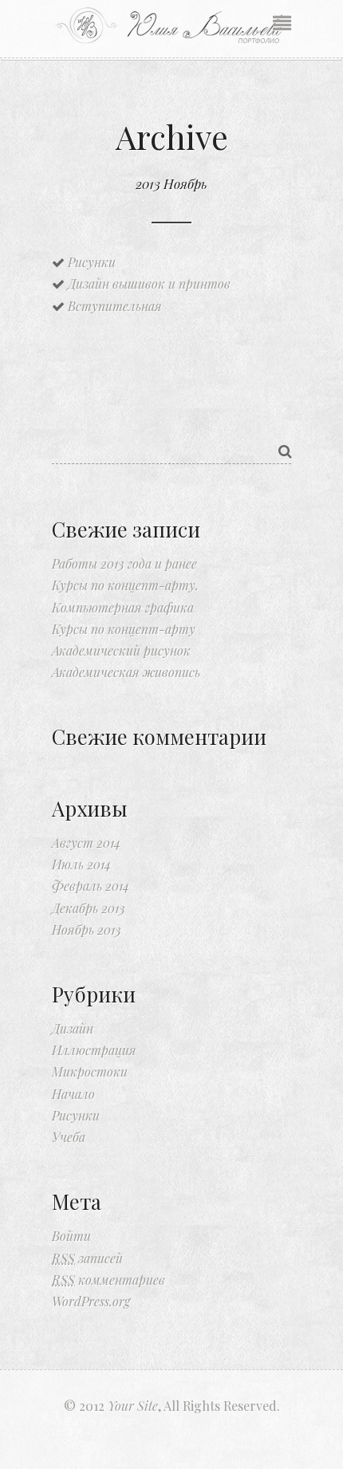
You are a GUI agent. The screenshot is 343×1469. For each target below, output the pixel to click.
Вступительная (115, 305)
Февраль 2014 (90, 885)
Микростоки (90, 1071)
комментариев (108, 1279)
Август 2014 (86, 842)
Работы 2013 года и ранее (124, 563)
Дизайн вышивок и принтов (149, 283)
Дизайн (72, 1028)
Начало (73, 1093)
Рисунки (92, 262)
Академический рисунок (121, 650)
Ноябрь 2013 (86, 929)
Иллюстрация (94, 1050)
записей (87, 1258)
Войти (71, 1235)
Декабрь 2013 (88, 908)
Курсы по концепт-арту (123, 628)
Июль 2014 (81, 864)
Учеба (68, 1136)
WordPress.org (91, 1301)
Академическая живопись (126, 672)
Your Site (133, 1405)
